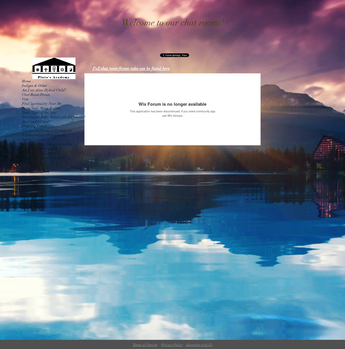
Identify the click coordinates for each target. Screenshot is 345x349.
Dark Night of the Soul (39, 112)
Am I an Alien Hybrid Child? (44, 90)
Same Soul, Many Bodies (41, 108)
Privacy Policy (172, 345)
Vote (25, 99)
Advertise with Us (199, 345)
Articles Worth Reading (39, 148)
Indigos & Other (34, 85)
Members (28, 162)
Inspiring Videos (34, 126)
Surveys (27, 139)
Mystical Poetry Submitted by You (47, 144)
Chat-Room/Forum (36, 94)
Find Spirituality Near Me (42, 103)
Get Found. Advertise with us (43, 157)
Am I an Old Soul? (36, 121)
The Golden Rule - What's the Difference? (53, 117)
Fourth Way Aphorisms (39, 153)
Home (26, 81)
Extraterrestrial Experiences (43, 135)
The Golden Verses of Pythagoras (47, 130)
